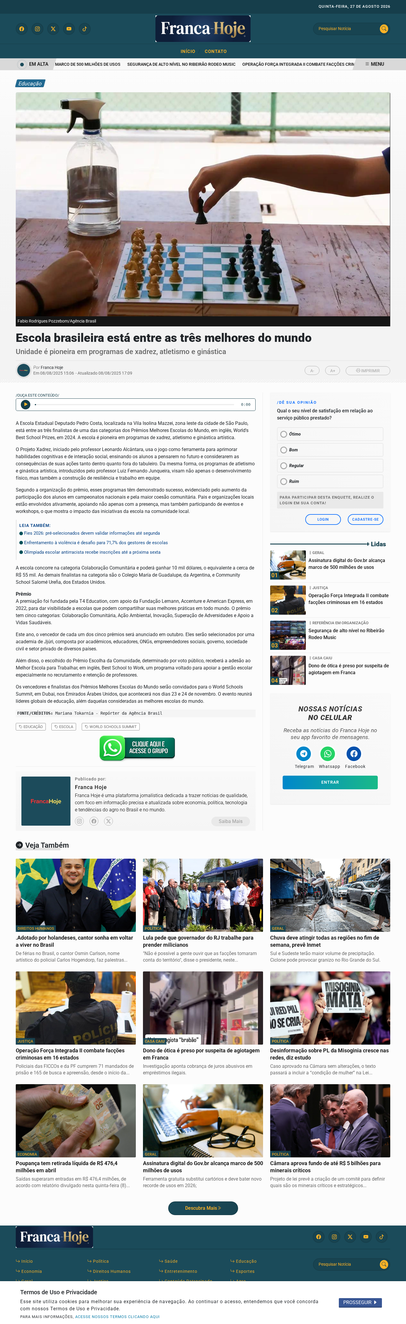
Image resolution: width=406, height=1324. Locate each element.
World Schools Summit (113, 726)
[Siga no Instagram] (37, 29)
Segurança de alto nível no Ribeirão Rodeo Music (168, 64)
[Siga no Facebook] (22, 29)
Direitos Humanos (111, 1271)
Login (323, 519)
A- (312, 370)
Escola (65, 726)
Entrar (330, 782)
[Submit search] (384, 28)
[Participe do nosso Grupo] (135, 750)
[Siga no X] (53, 29)
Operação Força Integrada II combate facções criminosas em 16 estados (309, 64)
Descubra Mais (201, 1208)
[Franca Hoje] (203, 28)
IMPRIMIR (370, 370)
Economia (31, 1271)
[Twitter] (108, 821)
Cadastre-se (365, 519)
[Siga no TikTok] (85, 29)
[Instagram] (79, 821)
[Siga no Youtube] (69, 29)
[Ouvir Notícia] (25, 404)
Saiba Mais (231, 821)
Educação (33, 726)
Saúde (170, 1261)
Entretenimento (180, 1271)
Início (190, 51)
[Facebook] (93, 821)
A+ (332, 370)
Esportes (245, 1271)
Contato (216, 51)
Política (100, 1261)
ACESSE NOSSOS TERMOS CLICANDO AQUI (117, 1316)
